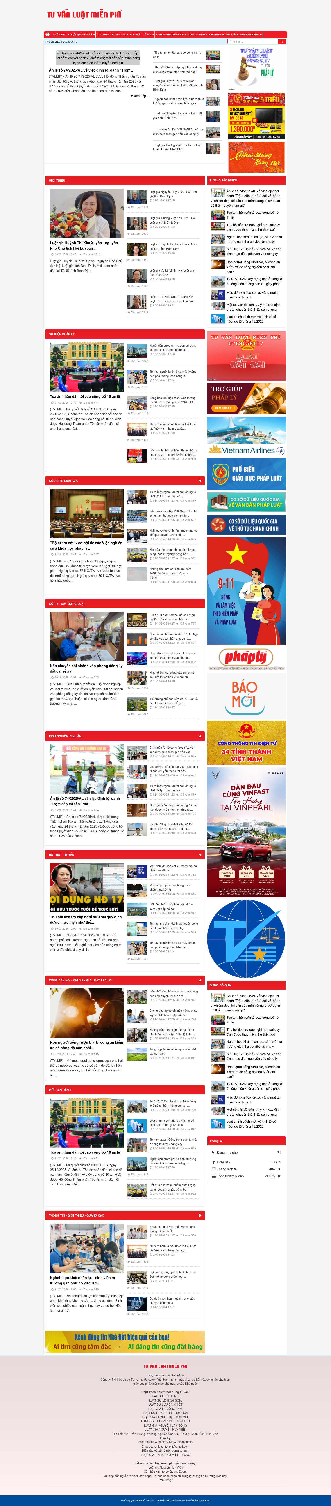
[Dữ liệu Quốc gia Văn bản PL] (246, 501)
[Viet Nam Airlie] (246, 435)
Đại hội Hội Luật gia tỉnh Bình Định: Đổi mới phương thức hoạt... (172, 1274)
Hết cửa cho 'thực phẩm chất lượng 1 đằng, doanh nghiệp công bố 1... (174, 551)
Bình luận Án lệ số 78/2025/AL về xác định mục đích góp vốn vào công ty (178, 131)
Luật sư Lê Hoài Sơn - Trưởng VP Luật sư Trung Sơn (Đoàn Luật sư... (173, 298)
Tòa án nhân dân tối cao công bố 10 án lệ (177, 54)
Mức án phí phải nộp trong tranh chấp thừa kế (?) (170, 887)
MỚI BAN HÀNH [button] (249, 34)
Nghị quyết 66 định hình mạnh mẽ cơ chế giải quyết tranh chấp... (173, 532)
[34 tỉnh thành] (246, 742)
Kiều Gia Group (201, 1500)
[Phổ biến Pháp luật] (246, 473)
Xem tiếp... (141, 95)
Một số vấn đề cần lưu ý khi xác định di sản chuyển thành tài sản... (174, 768)
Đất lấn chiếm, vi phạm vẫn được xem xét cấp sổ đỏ (171, 906)
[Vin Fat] (246, 831)
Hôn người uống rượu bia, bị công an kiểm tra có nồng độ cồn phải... (86, 1045)
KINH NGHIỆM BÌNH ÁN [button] (170, 34)
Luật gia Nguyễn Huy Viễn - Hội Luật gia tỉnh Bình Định (177, 115)
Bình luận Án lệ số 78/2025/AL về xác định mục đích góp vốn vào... (171, 749)
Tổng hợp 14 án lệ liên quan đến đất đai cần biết (173, 1051)
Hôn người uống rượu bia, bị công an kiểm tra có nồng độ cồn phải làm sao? (253, 266)
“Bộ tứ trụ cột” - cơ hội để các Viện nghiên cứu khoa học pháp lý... (86, 545)
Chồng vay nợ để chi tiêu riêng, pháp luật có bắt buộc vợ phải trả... (173, 1012)
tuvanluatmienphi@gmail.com (170, 1446)
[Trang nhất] (48, 34)
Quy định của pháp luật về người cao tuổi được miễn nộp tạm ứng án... (173, 807)
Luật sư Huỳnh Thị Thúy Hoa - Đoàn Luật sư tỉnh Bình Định (173, 246)
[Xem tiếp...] (200, 480)
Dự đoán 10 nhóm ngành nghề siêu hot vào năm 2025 (172, 1300)
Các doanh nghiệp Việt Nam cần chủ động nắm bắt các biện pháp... (173, 513)
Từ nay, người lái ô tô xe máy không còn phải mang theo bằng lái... (173, 373)
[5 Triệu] (256, 115)
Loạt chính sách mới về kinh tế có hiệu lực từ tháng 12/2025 (172, 1122)
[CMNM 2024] (256, 157)
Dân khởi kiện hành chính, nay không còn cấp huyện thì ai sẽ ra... (174, 993)
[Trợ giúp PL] (246, 398)
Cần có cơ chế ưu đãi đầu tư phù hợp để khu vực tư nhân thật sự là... (174, 636)
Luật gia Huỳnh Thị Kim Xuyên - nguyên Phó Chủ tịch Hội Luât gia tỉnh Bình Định (178, 85)
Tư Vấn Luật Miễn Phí (158, 1500)
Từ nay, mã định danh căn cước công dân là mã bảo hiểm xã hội (174, 925)
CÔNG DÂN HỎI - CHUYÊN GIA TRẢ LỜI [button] (212, 34)
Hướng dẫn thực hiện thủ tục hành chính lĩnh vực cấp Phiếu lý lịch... (172, 1031)
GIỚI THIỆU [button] (60, 34)
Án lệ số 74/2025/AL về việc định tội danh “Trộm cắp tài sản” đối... (85, 801)
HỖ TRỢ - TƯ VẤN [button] (141, 34)
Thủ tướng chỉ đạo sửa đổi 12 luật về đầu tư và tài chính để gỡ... (174, 700)
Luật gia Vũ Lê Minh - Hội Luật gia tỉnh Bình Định (172, 272)
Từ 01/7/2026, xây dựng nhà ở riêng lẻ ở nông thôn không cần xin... (173, 1103)
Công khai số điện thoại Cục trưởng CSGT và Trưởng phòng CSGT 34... (173, 400)
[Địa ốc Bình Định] (125, 1341)
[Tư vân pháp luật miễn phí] (246, 355)
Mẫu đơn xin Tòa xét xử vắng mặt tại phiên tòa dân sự (173, 868)
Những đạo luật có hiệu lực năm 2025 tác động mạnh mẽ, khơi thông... (170, 573)
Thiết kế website (180, 1500)
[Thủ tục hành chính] (246, 524)
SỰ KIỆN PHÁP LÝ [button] (82, 34)
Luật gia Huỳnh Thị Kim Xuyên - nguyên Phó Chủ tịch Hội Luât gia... (84, 245)
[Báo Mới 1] (246, 695)
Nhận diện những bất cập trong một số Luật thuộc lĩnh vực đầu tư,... (172, 655)
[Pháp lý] (246, 658)
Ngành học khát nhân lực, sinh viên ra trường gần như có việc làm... (82, 1280)
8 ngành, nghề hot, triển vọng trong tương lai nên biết (172, 1228)
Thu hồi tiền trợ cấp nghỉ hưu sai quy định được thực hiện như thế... (86, 919)
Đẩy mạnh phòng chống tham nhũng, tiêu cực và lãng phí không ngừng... (173, 452)
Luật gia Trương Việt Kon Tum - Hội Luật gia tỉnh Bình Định (176, 147)
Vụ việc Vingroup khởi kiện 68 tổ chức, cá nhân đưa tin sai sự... (171, 826)
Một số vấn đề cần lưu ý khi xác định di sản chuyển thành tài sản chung (253, 307)
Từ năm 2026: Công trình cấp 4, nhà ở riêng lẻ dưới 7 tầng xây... (173, 1141)
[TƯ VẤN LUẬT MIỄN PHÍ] (84, 15)
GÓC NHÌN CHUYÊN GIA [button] (111, 34)
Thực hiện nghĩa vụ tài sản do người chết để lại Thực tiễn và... (173, 494)
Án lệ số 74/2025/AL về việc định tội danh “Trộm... (91, 70)
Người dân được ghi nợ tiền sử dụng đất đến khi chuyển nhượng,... (173, 347)
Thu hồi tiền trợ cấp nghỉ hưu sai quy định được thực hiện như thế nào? (177, 69)
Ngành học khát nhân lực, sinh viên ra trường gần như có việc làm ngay (178, 101)
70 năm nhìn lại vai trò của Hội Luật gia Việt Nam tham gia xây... (173, 426)
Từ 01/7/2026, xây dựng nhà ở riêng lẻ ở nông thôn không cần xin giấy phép (254, 281)
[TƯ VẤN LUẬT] (256, 67)
